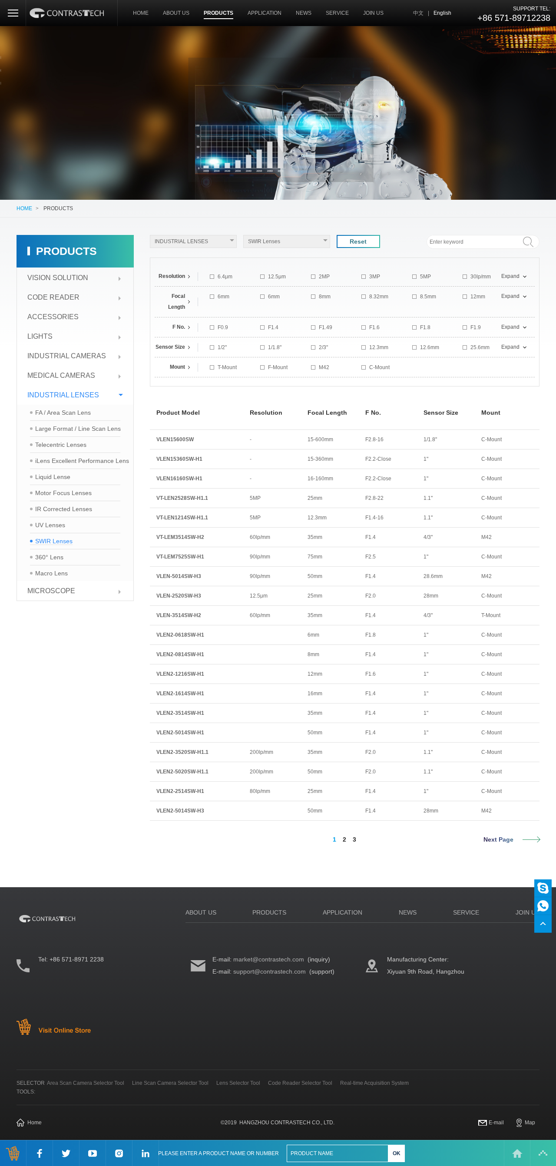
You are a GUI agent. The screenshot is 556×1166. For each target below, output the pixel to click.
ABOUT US (176, 13)
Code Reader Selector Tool (300, 1083)
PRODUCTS (218, 13)
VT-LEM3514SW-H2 (180, 537)
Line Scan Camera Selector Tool (170, 1083)
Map (530, 1123)
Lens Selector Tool (238, 1083)
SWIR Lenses (54, 541)
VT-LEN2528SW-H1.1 (182, 498)
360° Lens (49, 557)
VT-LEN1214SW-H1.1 (182, 518)
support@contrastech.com (269, 971)
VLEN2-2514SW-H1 (180, 791)
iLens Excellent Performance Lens (82, 460)
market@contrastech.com (268, 959)
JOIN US (373, 13)
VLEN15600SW (175, 439)
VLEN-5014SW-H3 (178, 576)
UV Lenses (50, 525)
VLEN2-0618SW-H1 (180, 635)
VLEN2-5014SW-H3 (180, 811)
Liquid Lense (52, 476)
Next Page (498, 839)
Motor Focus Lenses (63, 492)
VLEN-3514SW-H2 (178, 615)
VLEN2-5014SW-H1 (180, 733)
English (442, 13)
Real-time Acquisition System (374, 1083)
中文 (418, 13)
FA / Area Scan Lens (63, 412)
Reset (358, 241)
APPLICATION (264, 13)
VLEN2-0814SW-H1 (180, 654)
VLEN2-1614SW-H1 (180, 693)
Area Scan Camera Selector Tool (85, 1083)
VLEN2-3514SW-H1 (180, 713)
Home (34, 1123)
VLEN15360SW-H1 (179, 459)
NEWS (303, 13)
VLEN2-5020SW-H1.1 (182, 772)
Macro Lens (51, 573)
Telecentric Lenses (60, 444)
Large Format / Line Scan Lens (78, 428)
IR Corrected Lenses (63, 508)
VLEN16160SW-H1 (179, 479)
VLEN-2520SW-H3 (178, 596)
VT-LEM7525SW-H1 (180, 557)
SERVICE (337, 13)
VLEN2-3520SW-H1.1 (182, 752)
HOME (141, 13)
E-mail (496, 1123)
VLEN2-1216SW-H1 (180, 674)
